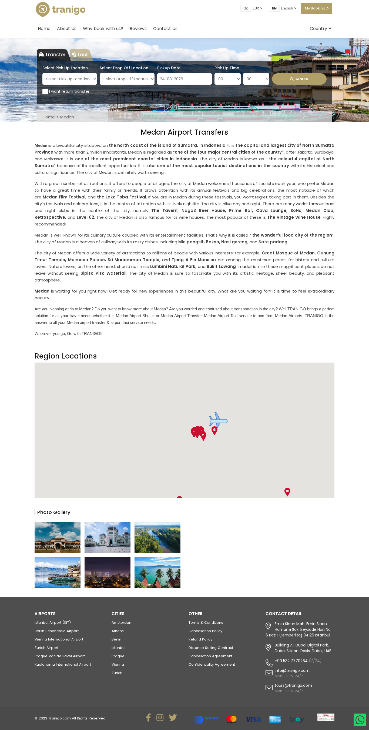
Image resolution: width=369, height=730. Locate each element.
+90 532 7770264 (291, 660)
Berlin (116, 639)
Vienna (118, 664)
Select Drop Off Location (124, 68)
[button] (197, 434)
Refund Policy (200, 639)
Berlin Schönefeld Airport (57, 630)
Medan (67, 117)
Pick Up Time (226, 68)
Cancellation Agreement (210, 656)
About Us (66, 28)
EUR (256, 8)
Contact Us (165, 28)
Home (44, 28)
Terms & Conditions (206, 622)
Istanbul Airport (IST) (53, 622)
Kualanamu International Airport (63, 664)
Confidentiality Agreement (212, 664)
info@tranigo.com (292, 670)
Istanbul (118, 647)
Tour (82, 54)
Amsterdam (122, 622)
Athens (118, 630)
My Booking (315, 8)
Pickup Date (168, 68)
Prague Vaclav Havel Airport (60, 656)
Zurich (117, 672)
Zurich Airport (46, 647)
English (287, 8)
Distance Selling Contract (211, 647)
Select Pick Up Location (65, 68)
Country (319, 28)
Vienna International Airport (59, 639)
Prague (118, 656)
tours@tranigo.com (293, 685)
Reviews (138, 28)
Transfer (55, 54)
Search (301, 79)
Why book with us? (103, 28)
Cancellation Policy (205, 630)
